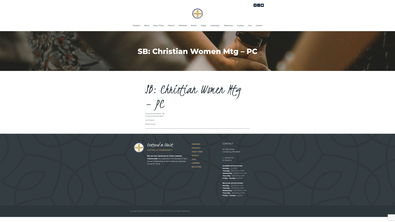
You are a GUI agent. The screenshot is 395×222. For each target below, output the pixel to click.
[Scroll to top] (390, 217)
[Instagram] (258, 5)
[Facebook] (255, 5)
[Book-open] (262, 5)
